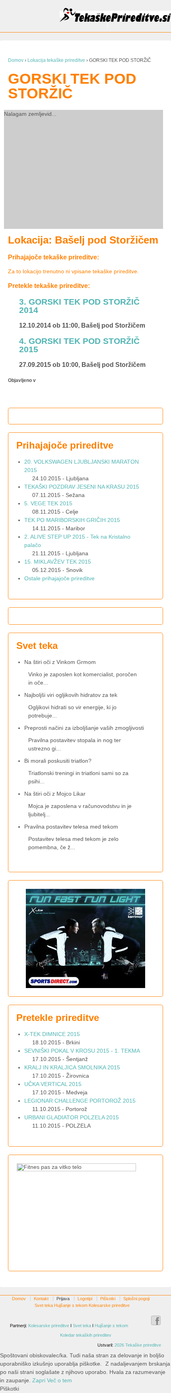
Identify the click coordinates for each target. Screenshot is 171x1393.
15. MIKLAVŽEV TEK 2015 (57, 561)
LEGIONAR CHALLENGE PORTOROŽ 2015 (80, 1101)
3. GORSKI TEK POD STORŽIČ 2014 (79, 306)
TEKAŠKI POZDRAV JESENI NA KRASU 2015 (81, 487)
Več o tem (59, 1380)
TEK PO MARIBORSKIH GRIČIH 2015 (72, 520)
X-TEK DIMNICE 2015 (52, 1034)
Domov (15, 60)
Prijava (63, 1298)
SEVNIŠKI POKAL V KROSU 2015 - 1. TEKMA (82, 1051)
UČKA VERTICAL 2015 (53, 1084)
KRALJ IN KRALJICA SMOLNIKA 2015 (72, 1067)
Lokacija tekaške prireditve (56, 60)
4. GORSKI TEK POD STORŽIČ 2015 (79, 345)
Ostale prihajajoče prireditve (59, 578)
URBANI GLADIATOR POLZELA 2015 (71, 1117)
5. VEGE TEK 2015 (48, 503)
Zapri (38, 1380)
